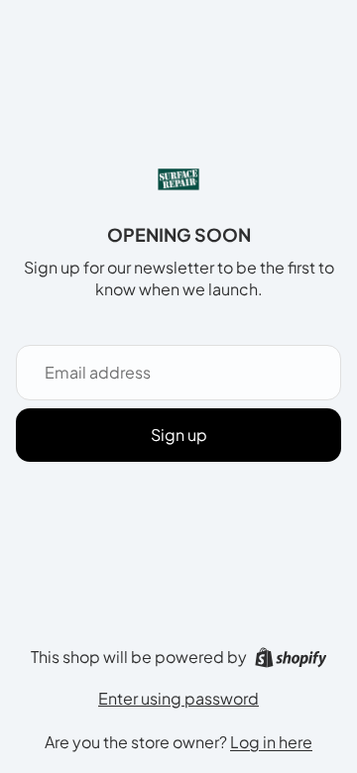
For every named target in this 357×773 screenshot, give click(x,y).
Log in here (271, 741)
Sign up (179, 434)
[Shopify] (291, 657)
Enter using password (178, 698)
